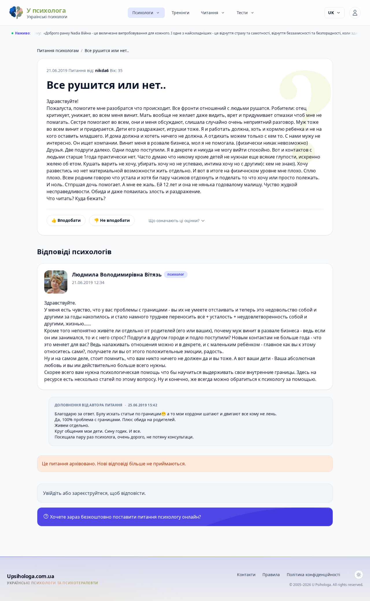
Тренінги (180, 12)
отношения (144, 344)
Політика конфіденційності (313, 574)
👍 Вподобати (66, 220)
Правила (271, 574)
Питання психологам (58, 50)
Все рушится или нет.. (107, 50)
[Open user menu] (355, 13)
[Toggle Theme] (358, 574)
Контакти (246, 574)
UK (331, 12)
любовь (53, 365)
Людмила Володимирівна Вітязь (117, 274)
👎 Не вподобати (112, 220)
